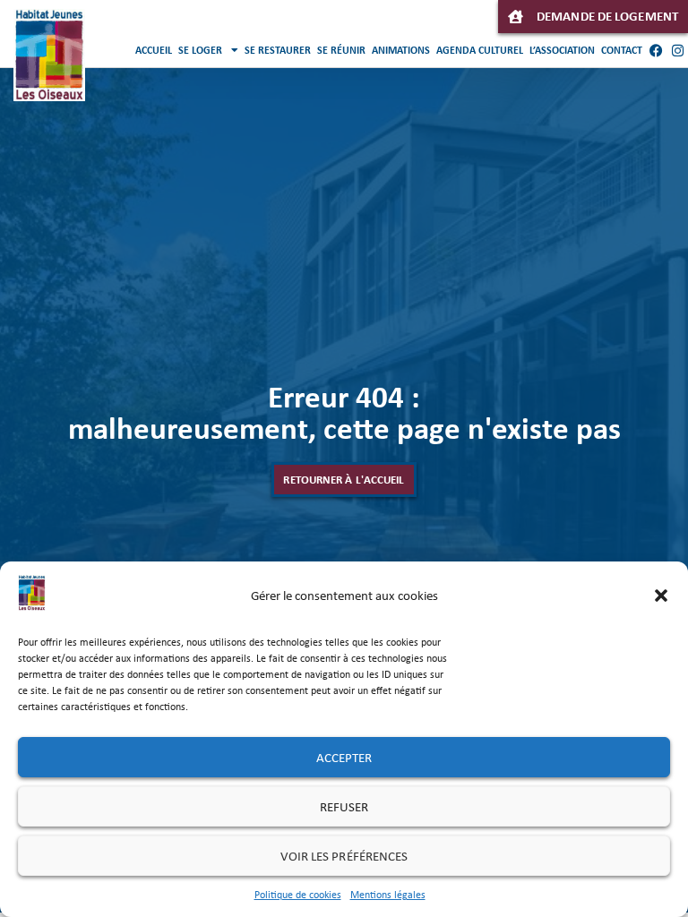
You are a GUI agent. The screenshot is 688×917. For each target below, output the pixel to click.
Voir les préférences (344, 856)
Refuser (344, 807)
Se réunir (341, 50)
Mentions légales (388, 894)
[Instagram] (677, 50)
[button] (661, 595)
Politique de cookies (297, 894)
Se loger (200, 50)
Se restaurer (278, 50)
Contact (621, 50)
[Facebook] (655, 50)
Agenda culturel (479, 50)
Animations (401, 50)
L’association (562, 50)
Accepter (344, 758)
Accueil (153, 50)
